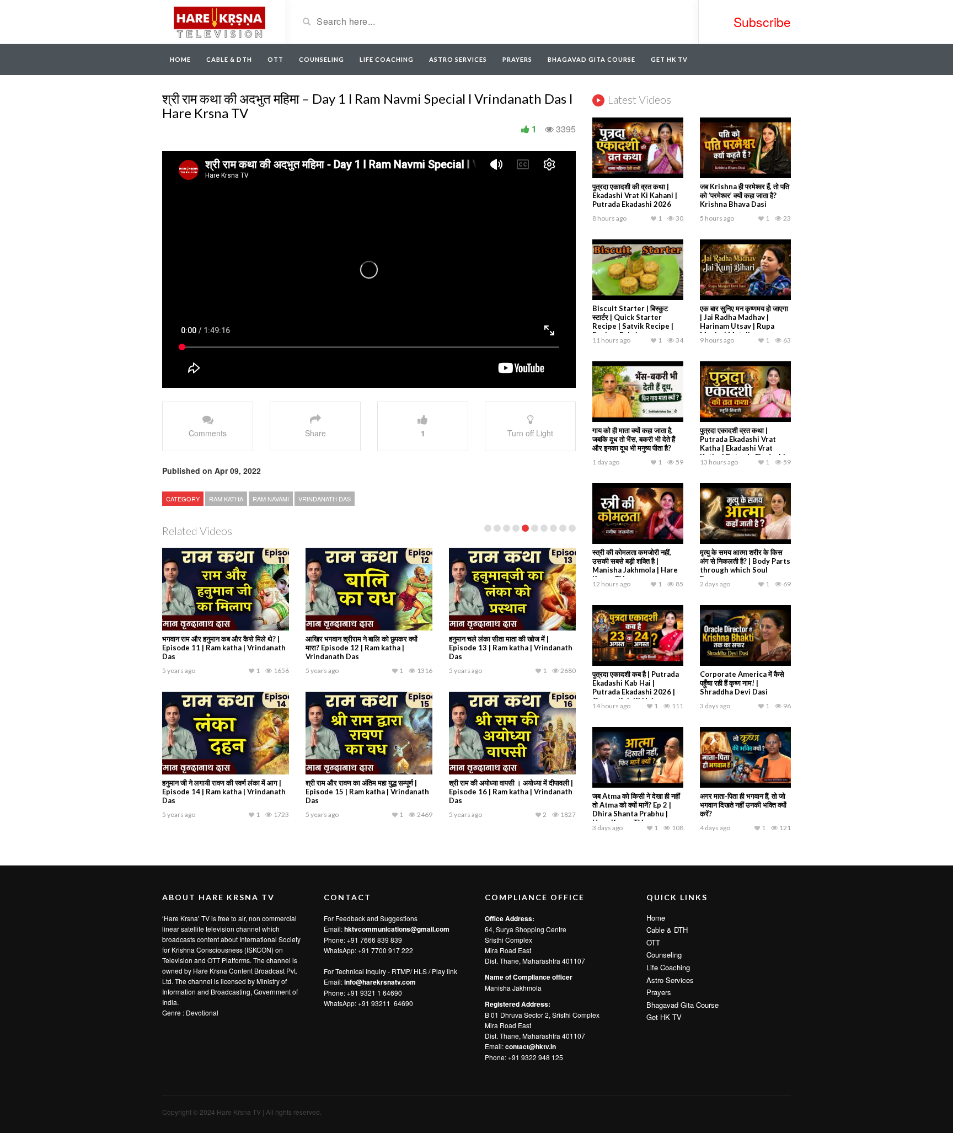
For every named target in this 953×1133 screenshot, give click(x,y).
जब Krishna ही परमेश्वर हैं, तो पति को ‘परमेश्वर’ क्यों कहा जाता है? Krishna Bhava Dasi (744, 195)
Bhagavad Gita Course (591, 59)
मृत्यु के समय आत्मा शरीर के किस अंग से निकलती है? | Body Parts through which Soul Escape (745, 565)
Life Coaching (387, 59)
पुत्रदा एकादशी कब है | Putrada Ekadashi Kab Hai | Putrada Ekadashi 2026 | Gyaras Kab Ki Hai (635, 687)
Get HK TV (669, 59)
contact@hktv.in (530, 1046)
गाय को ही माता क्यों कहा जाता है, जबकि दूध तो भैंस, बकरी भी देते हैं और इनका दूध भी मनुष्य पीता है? (633, 439)
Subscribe (762, 22)
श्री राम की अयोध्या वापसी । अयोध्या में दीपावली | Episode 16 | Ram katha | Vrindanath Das (511, 791)
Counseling (321, 59)
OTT (275, 59)
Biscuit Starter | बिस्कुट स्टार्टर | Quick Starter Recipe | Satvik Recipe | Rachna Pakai (632, 321)
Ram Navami (271, 498)
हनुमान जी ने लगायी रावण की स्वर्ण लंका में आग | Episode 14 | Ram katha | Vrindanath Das (224, 791)
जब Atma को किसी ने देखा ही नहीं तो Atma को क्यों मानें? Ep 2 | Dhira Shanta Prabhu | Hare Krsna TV (636, 809)
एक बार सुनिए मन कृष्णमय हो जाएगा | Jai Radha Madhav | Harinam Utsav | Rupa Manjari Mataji (744, 321)
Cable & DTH (229, 59)
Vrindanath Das (324, 498)
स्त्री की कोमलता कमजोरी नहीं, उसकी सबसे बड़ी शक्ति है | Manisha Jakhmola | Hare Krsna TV (635, 565)
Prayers (517, 59)
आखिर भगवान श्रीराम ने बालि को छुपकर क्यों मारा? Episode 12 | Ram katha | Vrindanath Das (361, 647)
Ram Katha (226, 498)
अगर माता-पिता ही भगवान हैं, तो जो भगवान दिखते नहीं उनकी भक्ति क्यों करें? (743, 805)
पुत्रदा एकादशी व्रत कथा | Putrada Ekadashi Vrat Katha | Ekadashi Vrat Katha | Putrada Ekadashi (742, 443)
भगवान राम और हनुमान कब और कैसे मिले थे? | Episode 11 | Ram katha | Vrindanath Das (224, 647)
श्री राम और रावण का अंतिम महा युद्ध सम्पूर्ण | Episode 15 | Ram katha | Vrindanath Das (367, 791)
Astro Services (458, 59)
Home (180, 59)
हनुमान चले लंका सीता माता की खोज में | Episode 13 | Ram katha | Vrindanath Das (510, 647)
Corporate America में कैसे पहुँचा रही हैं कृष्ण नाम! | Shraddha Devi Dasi (742, 683)
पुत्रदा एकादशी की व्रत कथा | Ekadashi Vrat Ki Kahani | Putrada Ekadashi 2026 (634, 195)
